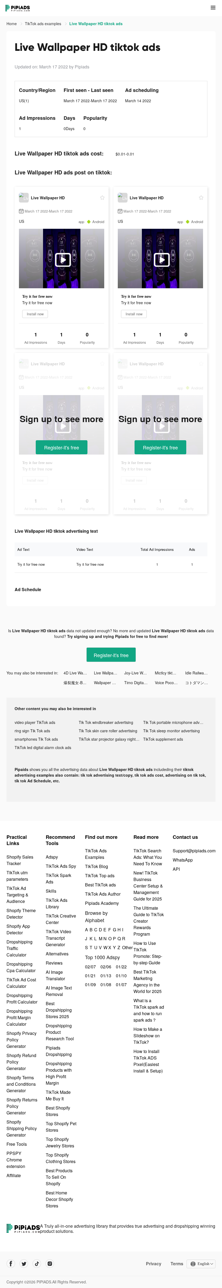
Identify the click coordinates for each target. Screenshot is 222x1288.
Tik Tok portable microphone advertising (175, 722)
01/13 (105, 975)
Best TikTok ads (100, 885)
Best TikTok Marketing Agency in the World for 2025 (147, 981)
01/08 (105, 984)
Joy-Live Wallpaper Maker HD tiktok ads (139, 673)
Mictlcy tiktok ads (169, 673)
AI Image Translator (55, 975)
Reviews (54, 963)
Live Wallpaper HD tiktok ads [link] (96, 23)
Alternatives (57, 954)
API (176, 869)
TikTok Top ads (100, 875)
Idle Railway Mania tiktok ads (200, 673)
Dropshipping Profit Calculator (21, 998)
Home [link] (12, 23)
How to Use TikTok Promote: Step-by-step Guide (147, 953)
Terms (177, 1263)
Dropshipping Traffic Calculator (19, 948)
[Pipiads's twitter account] (23, 1263)
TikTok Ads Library (56, 903)
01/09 (89, 984)
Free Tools (16, 1144)
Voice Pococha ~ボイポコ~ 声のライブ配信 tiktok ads (170, 682)
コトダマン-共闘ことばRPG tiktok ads (200, 682)
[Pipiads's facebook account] (10, 1263)
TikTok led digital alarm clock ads (43, 747)
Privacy (153, 1263)
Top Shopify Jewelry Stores (60, 1142)
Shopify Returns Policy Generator (21, 1106)
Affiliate (13, 1175)
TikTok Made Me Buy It (58, 1095)
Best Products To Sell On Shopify (59, 1177)
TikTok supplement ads (163, 739)
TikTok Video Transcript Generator (58, 938)
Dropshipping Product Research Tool (60, 1032)
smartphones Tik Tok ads (36, 739)
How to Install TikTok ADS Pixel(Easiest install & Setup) (148, 1061)
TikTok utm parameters (17, 875)
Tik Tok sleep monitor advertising (171, 730)
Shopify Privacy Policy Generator (21, 1039)
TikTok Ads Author (102, 894)
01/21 (89, 975)
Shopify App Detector (18, 929)
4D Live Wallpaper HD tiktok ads (79, 673)
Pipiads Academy (102, 903)
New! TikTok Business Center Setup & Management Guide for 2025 (148, 886)
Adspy (52, 857)
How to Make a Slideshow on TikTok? (147, 1035)
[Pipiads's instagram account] (49, 1263)
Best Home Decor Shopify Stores (59, 1199)
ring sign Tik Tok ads (32, 730)
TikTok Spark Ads (58, 878)
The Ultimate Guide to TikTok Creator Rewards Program (148, 921)
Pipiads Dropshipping (59, 1051)
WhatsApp (183, 860)
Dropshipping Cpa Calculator (20, 967)
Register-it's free (61, 447)
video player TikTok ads (35, 722)
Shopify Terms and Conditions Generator (21, 1084)
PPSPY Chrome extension (15, 1159)
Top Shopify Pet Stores (61, 1126)
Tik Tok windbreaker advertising (106, 722)
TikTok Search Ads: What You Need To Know (147, 857)
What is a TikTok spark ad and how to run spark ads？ (148, 1010)
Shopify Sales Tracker (19, 860)
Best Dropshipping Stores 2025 (59, 1009)
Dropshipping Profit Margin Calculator (19, 1017)
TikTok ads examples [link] (43, 23)
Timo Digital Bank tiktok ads (139, 682)
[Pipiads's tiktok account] (36, 1263)
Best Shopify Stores (58, 1111)
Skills (51, 891)
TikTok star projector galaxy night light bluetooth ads (111, 739)
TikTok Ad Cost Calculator (21, 982)
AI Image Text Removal (59, 991)
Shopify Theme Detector (21, 913)
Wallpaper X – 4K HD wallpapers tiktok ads (109, 682)
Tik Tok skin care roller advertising (108, 730)
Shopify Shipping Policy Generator (21, 1128)
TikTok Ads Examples (96, 853)
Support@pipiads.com (194, 850)
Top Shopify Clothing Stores (61, 1158)
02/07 (89, 966)
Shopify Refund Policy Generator (21, 1061)
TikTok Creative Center (61, 919)
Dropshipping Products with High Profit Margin (59, 1073)
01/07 (120, 984)
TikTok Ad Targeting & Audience (17, 894)
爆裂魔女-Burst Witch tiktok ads (79, 682)
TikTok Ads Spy (61, 866)
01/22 (120, 966)
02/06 (105, 966)
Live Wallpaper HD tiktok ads (109, 673)
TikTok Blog (96, 866)
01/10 (120, 975)
